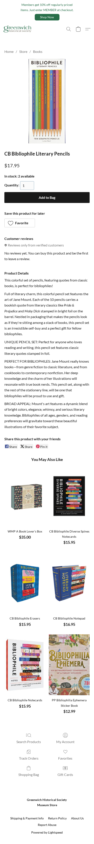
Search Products (28, 742)
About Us (77, 818)
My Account (65, 742)
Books (37, 51)
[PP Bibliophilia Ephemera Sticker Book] (69, 664)
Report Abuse (47, 825)
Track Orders (28, 758)
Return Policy (57, 818)
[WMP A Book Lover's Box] (24, 496)
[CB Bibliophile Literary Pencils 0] (47, 101)
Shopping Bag (28, 774)
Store (23, 51)
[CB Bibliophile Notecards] (24, 664)
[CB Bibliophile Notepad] (69, 583)
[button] (47, 17)
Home (9, 51)
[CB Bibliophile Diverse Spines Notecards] (69, 496)
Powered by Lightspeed (47, 832)
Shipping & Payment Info (27, 818)
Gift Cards (65, 774)
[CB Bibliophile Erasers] (24, 583)
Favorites (65, 758)
